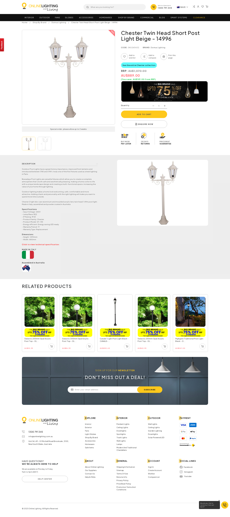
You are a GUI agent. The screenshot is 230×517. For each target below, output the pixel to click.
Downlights (121, 431)
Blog (162, 17)
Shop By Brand (91, 437)
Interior (29, 17)
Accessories (86, 17)
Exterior (88, 427)
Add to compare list (144, 56)
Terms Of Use (122, 474)
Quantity (125, 105)
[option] (39, 323)
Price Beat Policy (124, 484)
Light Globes (90, 434)
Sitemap (120, 470)
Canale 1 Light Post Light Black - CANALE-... (114, 340)
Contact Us (90, 474)
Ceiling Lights (122, 427)
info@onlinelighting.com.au (41, 436)
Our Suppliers (91, 470)
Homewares (105, 17)
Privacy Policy (123, 480)
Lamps (119, 444)
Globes (69, 17)
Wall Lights (121, 441)
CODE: (124, 47)
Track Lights (122, 437)
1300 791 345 (165, 8)
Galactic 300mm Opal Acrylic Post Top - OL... (75, 340)
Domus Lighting (158, 47)
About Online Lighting (94, 467)
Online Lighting (40, 7)
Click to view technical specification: (41, 244)
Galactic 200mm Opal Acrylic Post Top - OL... (37, 340)
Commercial (147, 17)
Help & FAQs (90, 477)
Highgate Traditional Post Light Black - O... (189, 340)
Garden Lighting (155, 431)
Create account (155, 470)
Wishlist (151, 474)
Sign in (151, 467)
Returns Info (122, 477)
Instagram (188, 472)
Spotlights (121, 434)
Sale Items (89, 447)
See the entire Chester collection (139, 65)
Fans (57, 17)
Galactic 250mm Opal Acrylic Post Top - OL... (151, 340)
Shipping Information (126, 467)
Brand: (146, 47)
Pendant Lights (123, 424)
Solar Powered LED (156, 437)
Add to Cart (144, 114)
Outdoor (44, 17)
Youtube (188, 476)
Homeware (90, 444)
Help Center (45, 479)
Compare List (154, 477)
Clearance (199, 17)
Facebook (188, 467)
